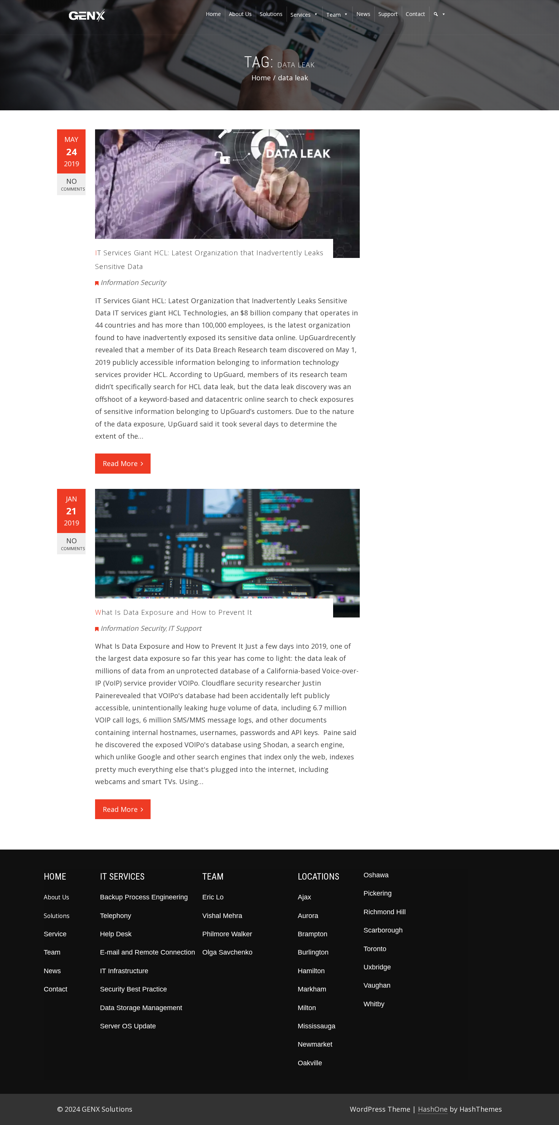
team (333, 14)
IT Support (184, 628)
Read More (120, 463)
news (363, 14)
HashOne (433, 1109)
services (301, 14)
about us (240, 14)
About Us (56, 897)
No (73, 184)
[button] (439, 14)
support (388, 14)
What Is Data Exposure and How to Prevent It (173, 612)
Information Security (133, 282)
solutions (271, 14)
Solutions (57, 916)
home (213, 14)
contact (415, 14)
